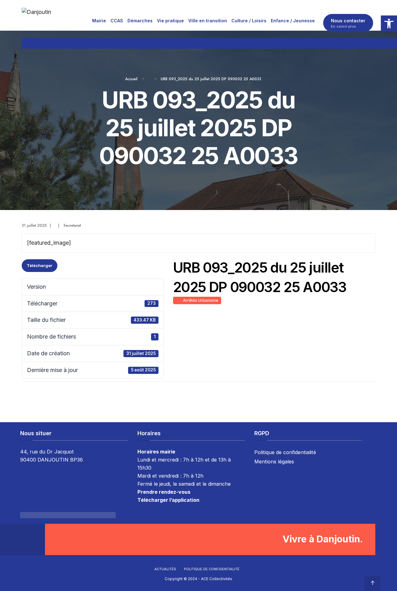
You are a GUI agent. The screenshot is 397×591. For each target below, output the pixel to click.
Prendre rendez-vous (163, 492)
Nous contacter (348, 23)
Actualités (165, 569)
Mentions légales (274, 461)
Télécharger (39, 265)
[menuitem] (99, 20)
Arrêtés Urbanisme (199, 300)
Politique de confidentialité (285, 452)
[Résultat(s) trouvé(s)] (372, 43)
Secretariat (72, 225)
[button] (389, 23)
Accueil (131, 79)
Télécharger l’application (168, 500)
